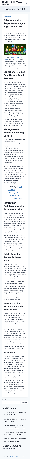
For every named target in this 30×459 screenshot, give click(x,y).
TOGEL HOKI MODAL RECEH (17, 456)
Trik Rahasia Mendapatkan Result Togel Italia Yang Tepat (15, 192)
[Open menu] (26, 3)
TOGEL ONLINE (7, 16)
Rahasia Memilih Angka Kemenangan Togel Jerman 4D (14, 23)
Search (4, 400)
